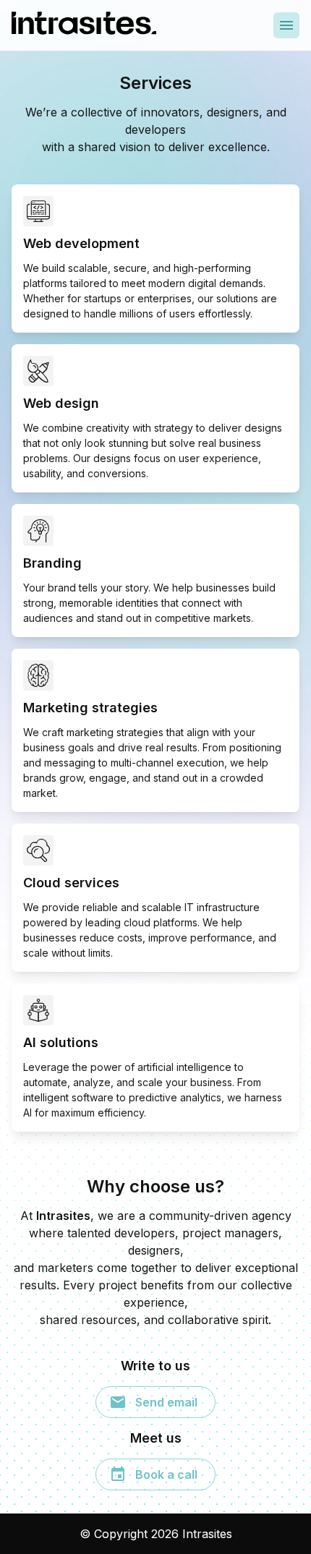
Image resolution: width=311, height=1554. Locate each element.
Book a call (166, 1474)
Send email (166, 1402)
